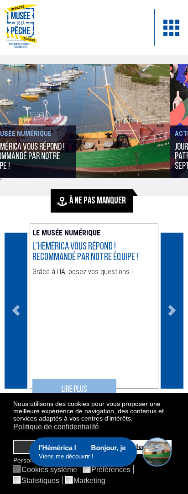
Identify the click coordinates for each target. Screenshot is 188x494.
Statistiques (40, 480)
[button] (135, 419)
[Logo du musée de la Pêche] (72, 27)
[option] (94, 311)
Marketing (89, 480)
